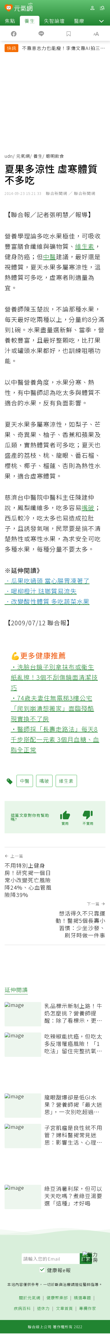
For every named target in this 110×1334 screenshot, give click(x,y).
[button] (101, 20)
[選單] (102, 8)
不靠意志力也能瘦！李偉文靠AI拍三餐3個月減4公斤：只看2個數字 (63, 49)
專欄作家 (87, 1308)
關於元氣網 (29, 1298)
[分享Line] (41, 33)
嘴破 (88, 507)
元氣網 (23, 156)
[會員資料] (92, 8)
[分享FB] (14, 33)
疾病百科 (22, 1308)
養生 (29, 20)
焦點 (10, 20)
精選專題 (82, 1298)
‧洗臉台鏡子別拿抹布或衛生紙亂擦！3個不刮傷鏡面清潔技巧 (54, 677)
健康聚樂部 (57, 1298)
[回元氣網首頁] (23, 7)
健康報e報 (59, 1270)
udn (9, 156)
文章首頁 (64, 1308)
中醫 (49, 256)
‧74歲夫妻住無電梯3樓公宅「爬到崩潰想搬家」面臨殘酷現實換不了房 (52, 708)
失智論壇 (54, 20)
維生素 (84, 246)
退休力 (43, 1308)
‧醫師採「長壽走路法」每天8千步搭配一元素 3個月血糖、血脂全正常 (55, 739)
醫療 (79, 20)
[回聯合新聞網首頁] (9, 8)
